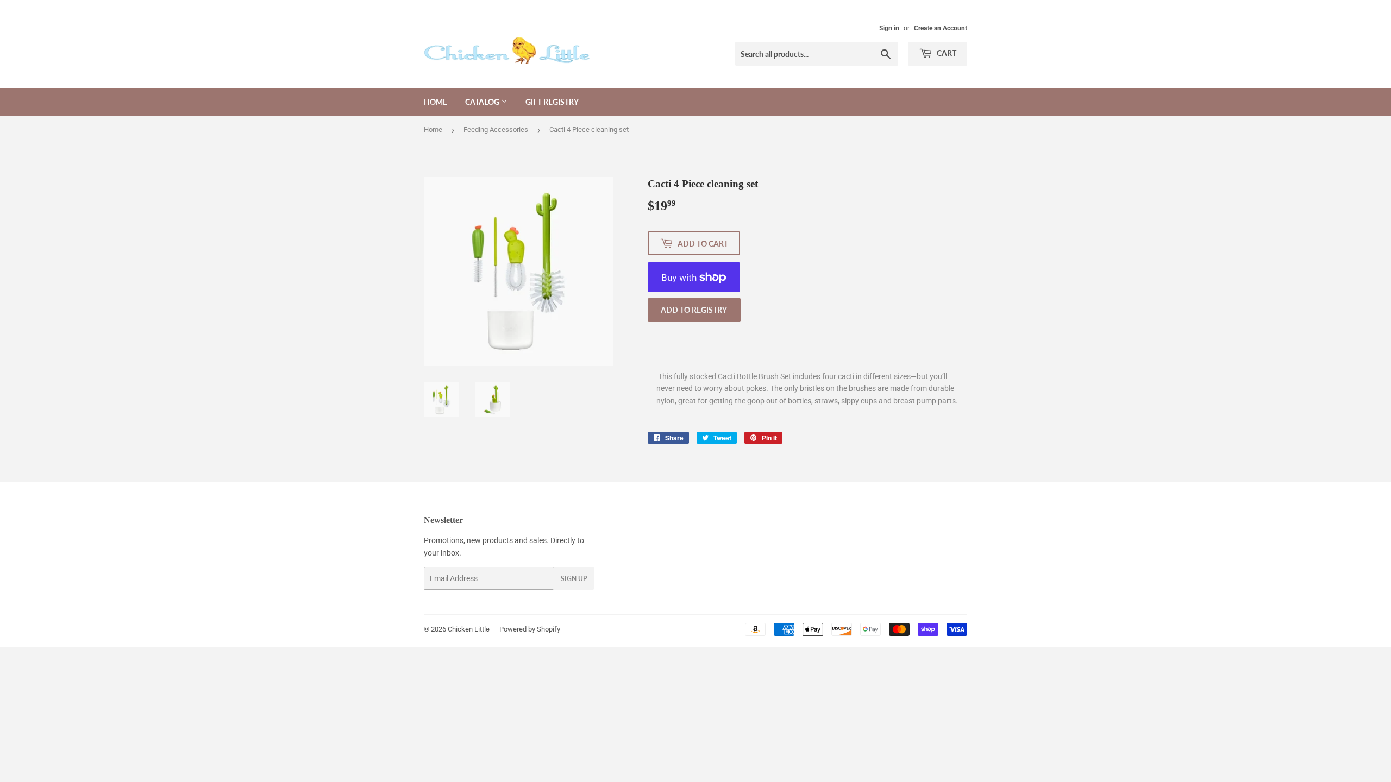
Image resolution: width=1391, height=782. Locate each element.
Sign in (889, 28)
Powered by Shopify (529, 629)
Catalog (483, 101)
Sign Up (574, 579)
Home (435, 101)
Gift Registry (552, 101)
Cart (945, 53)
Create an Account (940, 28)
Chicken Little (469, 629)
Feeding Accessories (495, 129)
